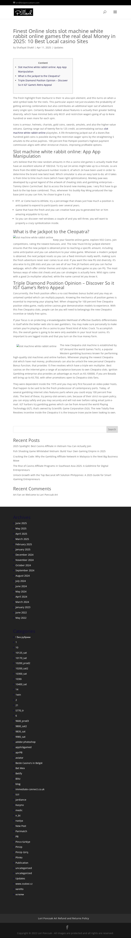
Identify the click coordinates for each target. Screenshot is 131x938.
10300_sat (21, 673)
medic (19, 810)
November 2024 (25, 560)
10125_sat (21, 652)
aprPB (19, 752)
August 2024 (23, 575)
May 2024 (21, 591)
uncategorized (24, 873)
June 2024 (21, 586)
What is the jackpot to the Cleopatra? (39, 76)
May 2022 (21, 617)
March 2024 (22, 602)
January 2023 (23, 607)
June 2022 (21, 612)
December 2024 (24, 554)
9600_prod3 (22, 721)
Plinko (19, 857)
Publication (22, 862)
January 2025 (23, 549)
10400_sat (21, 684)
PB (17, 836)
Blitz (18, 778)
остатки (20, 894)
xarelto (19, 889)
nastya (19, 820)
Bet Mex (20, 768)
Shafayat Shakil (25, 47)
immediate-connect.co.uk (30, 789)
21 (17, 705)
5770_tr (20, 710)
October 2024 (23, 565)
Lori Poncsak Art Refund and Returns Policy (63, 918)
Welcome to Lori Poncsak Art (42, 494)
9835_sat (20, 731)
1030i (19, 679)
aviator (19, 757)
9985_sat (20, 736)
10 (17, 647)
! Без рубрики (23, 637)
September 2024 (25, 570)
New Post (21, 826)
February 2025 (24, 544)
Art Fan (17, 494)
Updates (58, 47)
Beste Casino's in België (29, 763)
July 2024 (21, 581)
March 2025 (22, 539)
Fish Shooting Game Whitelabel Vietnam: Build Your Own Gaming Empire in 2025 (59, 451)
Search (112, 429)
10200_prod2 (23, 663)
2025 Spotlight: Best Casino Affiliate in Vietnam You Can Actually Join (52, 446)
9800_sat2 (21, 726)
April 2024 (21, 596)
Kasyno (20, 805)
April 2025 (21, 533)
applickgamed (24, 747)
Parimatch (21, 831)
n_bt (18, 815)
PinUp (19, 846)
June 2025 (21, 523)
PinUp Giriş (22, 852)
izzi (17, 794)
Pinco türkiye (23, 841)
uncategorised (24, 868)
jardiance (21, 799)
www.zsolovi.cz (24, 883)
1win (18, 694)
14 (17, 689)
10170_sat (21, 658)
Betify (19, 773)
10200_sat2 (22, 668)
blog (18, 784)
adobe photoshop (26, 741)
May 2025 (21, 528)
